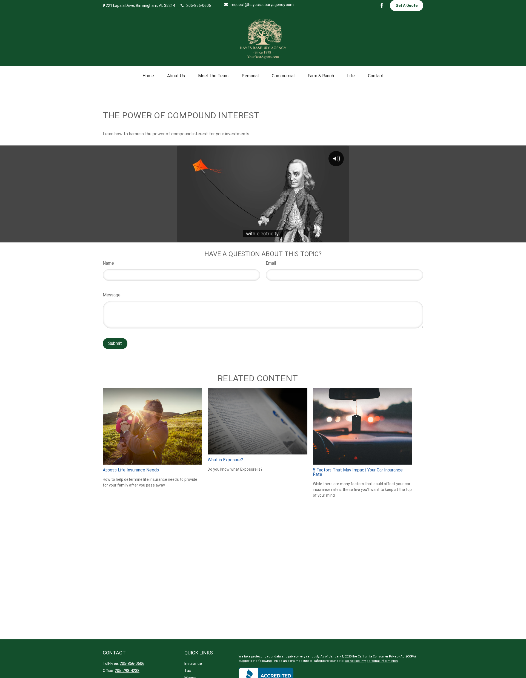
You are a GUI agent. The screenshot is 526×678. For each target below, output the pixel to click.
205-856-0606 (198, 5)
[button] (148, 76)
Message (112, 294)
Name (108, 263)
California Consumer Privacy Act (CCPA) (387, 656)
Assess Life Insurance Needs (131, 470)
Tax (187, 670)
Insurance (193, 663)
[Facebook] (381, 5)
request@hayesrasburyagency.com (262, 4)
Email (271, 263)
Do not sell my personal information (371, 661)
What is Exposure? (225, 459)
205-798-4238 (127, 670)
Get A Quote (407, 5)
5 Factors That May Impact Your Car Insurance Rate (358, 472)
